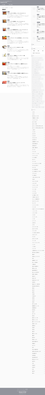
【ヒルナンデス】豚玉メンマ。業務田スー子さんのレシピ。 (41, 9)
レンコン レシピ (38, 88)
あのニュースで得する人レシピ (36, 65)
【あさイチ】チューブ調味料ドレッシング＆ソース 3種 (16, 55)
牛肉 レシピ (40, 97)
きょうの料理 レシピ (35, 71)
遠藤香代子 (16, 75)
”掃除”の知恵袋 (10, 4)
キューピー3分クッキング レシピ (36, 82)
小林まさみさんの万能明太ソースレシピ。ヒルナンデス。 (16, 82)
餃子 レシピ (41, 103)
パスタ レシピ (40, 84)
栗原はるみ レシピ (34, 97)
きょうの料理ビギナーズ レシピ (36, 69)
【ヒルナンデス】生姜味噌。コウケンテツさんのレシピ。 (16, 21)
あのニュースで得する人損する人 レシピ (37, 67)
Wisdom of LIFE (3, 2)
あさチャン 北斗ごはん (35, 61)
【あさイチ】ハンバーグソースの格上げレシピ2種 (15, 47)
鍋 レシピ (42, 101)
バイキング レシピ (34, 84)
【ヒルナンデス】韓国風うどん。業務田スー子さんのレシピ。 (41, 39)
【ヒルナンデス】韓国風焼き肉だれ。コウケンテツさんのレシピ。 (17, 29)
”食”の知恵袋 (3, 4)
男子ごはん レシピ (39, 99)
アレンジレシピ (34, 78)
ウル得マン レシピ (40, 78)
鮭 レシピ (33, 105)
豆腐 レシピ (33, 101)
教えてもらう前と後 (39, 95)
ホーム (18, 389)
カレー (33, 80)
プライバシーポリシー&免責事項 (24, 389)
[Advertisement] (38, 381)
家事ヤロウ (33, 95)
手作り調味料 (20, 14)
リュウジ (33, 88)
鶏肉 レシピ (37, 105)
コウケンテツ (13, 14)
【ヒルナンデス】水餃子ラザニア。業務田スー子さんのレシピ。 (41, 17)
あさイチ (13, 48)
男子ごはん (33, 99)
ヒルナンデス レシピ (40, 86)
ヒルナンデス (16, 14)
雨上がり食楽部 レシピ (35, 103)
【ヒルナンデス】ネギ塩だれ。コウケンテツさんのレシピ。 (16, 13)
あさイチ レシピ (34, 59)
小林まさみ (16, 83)
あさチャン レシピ (40, 59)
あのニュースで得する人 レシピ (36, 63)
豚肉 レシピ (38, 101)
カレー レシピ (37, 80)
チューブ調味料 (16, 56)
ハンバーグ (15, 48)
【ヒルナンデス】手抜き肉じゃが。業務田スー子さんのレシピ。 (41, 24)
